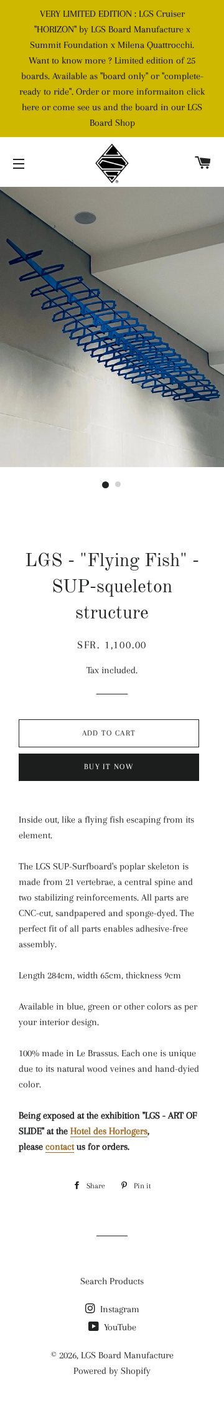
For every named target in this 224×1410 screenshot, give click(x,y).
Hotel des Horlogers (108, 1131)
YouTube (118, 1327)
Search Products (112, 1281)
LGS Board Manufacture (127, 1355)
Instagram (118, 1309)
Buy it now (109, 766)
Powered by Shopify (112, 1370)
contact (59, 1146)
